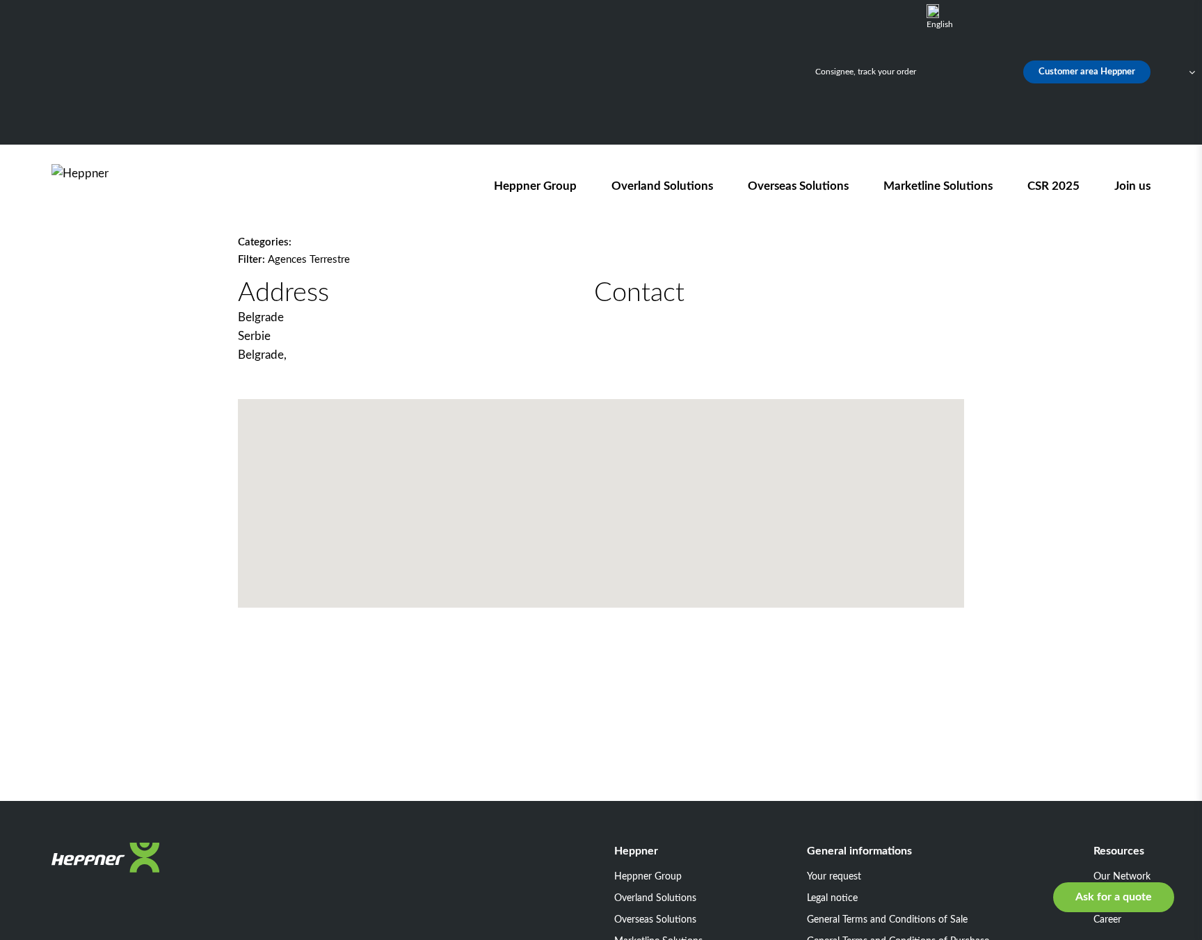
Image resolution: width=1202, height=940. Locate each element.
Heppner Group (535, 186)
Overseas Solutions (798, 186)
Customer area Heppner (1087, 71)
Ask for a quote (1113, 896)
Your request (834, 877)
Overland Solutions (662, 186)
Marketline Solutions (938, 186)
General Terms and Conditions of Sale (887, 920)
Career (1107, 920)
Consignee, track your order (865, 71)
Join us (1132, 186)
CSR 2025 (1053, 186)
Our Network (1122, 877)
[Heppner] (130, 186)
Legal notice (832, 898)
